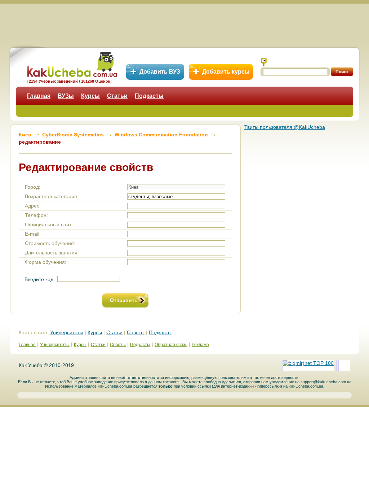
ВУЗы (66, 96)
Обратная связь (171, 344)
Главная (38, 96)
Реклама (200, 344)
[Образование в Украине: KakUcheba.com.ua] (71, 63)
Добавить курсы (226, 72)
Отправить (124, 300)
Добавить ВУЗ (159, 72)
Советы (136, 332)
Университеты (66, 332)
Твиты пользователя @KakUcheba (284, 127)
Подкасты (149, 96)
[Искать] (264, 62)
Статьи (117, 96)
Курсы (90, 96)
